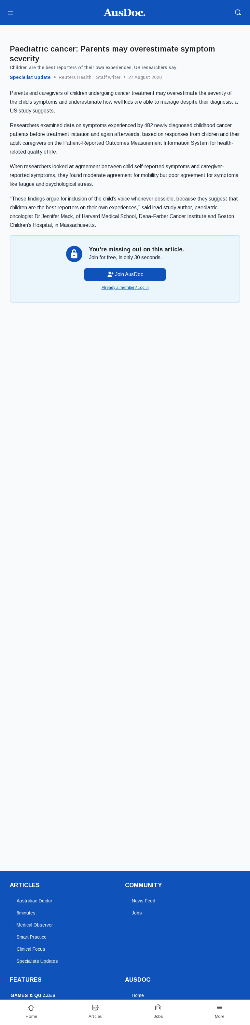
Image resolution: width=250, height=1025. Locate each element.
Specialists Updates (37, 961)
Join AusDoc (128, 274)
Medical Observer (35, 925)
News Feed (143, 900)
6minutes (26, 912)
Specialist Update (30, 77)
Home (138, 995)
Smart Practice (32, 937)
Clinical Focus (31, 949)
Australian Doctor (34, 900)
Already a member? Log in (125, 287)
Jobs (137, 912)
